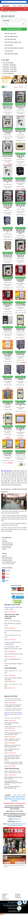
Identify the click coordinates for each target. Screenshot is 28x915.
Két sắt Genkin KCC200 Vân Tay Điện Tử (7, 305)
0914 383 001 (16, 819)
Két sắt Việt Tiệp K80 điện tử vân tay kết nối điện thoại (20, 231)
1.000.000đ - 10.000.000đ (9, 65)
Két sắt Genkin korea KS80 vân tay (20, 429)
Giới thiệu (17, 894)
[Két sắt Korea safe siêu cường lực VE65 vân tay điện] (7, 97)
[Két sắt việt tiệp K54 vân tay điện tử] (7, 171)
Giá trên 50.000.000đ (8, 73)
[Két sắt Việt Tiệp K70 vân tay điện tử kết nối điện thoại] (7, 196)
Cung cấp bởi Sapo (14, 911)
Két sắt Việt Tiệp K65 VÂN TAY (7, 279)
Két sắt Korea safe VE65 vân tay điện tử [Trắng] (8, 131)
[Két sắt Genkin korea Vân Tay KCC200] (20, 270)
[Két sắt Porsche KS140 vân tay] (7, 320)
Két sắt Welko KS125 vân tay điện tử (20, 404)
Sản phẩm (17, 895)
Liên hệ (4, 895)
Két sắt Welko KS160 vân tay (8, 428)
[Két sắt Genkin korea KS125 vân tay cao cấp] (7, 444)
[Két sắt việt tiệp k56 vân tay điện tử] (20, 171)
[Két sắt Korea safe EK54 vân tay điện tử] (20, 121)
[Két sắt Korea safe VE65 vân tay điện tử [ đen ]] (20, 97)
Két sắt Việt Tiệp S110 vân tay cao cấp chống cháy (7, 255)
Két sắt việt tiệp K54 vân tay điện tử (7, 181)
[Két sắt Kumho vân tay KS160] (20, 369)
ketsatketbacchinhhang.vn (8, 904)
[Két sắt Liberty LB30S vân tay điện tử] (20, 146)
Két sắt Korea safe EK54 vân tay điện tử (20, 131)
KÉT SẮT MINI (9, 45)
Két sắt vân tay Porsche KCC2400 (20, 304)
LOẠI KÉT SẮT (9, 51)
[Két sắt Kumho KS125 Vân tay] (20, 345)
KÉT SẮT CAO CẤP (10, 33)
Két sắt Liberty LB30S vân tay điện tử (20, 156)
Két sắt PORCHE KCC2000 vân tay (20, 453)
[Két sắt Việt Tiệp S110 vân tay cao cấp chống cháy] (7, 245)
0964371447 (18, 821)
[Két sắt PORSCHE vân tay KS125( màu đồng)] (7, 345)
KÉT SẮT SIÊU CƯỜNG (11, 54)
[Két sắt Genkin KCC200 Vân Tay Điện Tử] (7, 295)
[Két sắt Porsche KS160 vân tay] (20, 320)
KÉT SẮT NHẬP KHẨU (11, 36)
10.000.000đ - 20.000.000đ (9, 67)
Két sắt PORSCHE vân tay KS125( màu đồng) (8, 355)
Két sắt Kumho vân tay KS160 (20, 379)
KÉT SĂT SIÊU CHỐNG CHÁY (13, 42)
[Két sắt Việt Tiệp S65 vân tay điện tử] (7, 146)
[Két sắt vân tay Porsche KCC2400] (20, 295)
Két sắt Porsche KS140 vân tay (7, 329)
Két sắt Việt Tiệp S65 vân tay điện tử (7, 155)
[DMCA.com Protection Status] (16, 601)
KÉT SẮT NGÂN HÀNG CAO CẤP (14, 48)
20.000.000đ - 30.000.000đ (9, 69)
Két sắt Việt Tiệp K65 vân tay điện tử (20, 206)
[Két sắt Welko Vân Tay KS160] (7, 394)
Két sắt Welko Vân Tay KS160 (8, 403)
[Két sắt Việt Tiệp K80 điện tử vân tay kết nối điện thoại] (20, 221)
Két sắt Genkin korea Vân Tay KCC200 (20, 280)
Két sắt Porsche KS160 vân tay (20, 329)
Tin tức (4, 897)
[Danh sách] (3, 87)
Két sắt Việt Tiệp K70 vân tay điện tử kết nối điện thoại (7, 206)
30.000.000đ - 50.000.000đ (9, 71)
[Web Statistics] (3, 914)
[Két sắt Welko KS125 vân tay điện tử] (20, 394)
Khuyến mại (5, 899)
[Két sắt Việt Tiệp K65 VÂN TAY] (7, 270)
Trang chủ (4, 894)
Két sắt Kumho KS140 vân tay (8, 379)
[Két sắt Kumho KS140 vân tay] (7, 369)
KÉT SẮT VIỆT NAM (10, 39)
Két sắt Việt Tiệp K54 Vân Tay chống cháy (20, 255)
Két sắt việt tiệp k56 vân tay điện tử (20, 180)
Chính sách (18, 897)
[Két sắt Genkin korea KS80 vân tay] (20, 419)
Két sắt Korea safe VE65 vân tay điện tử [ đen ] (20, 107)
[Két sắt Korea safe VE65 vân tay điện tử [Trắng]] (7, 121)
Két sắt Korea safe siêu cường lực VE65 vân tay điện (8, 107)
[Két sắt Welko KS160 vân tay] (7, 419)
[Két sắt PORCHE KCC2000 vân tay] (20, 444)
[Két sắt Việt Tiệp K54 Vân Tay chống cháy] (20, 245)
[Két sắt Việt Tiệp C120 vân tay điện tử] (7, 221)
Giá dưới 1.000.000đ (7, 62)
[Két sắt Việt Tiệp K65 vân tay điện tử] (20, 196)
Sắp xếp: (16, 87)
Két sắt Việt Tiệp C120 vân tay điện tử (7, 231)
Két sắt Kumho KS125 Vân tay (20, 354)
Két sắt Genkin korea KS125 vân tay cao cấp (7, 454)
